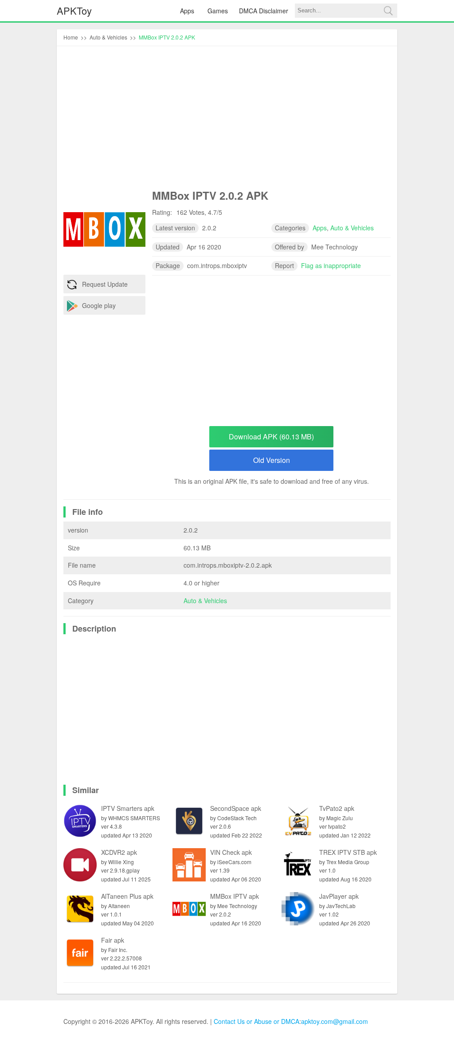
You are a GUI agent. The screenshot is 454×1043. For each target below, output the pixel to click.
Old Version (271, 460)
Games (217, 10)
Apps (187, 10)
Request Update (105, 284)
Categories (290, 227)
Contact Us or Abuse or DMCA (256, 1021)
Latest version (175, 227)
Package (168, 265)
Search (388, 11)
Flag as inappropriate (331, 265)
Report (284, 265)
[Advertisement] (227, 119)
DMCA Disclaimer (263, 10)
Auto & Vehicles (205, 600)
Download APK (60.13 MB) (271, 436)
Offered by (289, 246)
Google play (99, 305)
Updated (168, 246)
